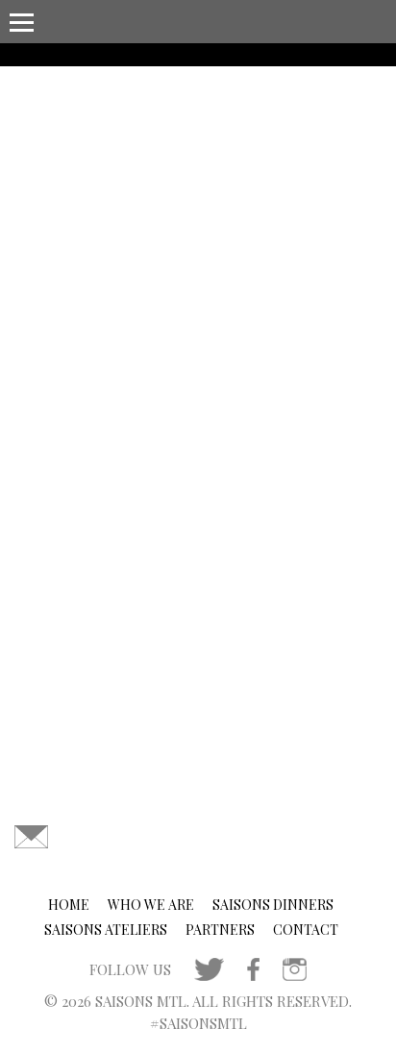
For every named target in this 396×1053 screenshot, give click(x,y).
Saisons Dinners (273, 904)
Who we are (151, 904)
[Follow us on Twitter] (209, 967)
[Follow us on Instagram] (295, 967)
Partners (220, 929)
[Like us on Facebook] (253, 967)
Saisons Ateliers (105, 929)
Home (68, 904)
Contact (305, 929)
